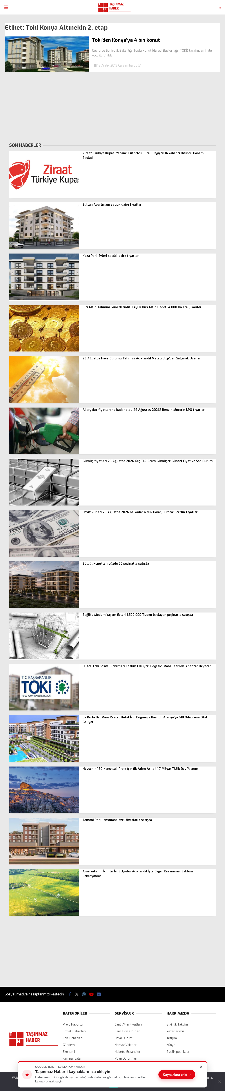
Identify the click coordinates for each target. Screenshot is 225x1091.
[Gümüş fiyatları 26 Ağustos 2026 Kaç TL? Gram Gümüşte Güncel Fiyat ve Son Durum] (44, 504)
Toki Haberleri (73, 1038)
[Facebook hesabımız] (70, 994)
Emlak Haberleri (74, 1031)
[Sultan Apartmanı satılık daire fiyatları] (44, 248)
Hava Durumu (124, 1038)
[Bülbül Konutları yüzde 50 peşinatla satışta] (44, 607)
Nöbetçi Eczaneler (127, 1052)
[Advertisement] (112, 107)
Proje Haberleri (73, 1024)
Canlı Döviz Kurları (127, 1031)
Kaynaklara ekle (177, 1074)
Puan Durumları (126, 1059)
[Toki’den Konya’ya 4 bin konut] (47, 71)
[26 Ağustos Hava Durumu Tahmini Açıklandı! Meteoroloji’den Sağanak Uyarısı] (44, 402)
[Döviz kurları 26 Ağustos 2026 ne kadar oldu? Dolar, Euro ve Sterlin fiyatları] (44, 556)
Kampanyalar (72, 1059)
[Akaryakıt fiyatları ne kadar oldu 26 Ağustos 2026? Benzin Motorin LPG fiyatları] (44, 453)
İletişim (172, 1038)
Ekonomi (69, 1052)
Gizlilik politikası (178, 1052)
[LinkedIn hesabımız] (99, 994)
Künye (171, 1045)
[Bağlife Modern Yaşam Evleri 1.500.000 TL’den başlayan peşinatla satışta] (44, 658)
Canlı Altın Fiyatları (128, 1024)
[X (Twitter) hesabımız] (77, 994)
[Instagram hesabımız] (84, 994)
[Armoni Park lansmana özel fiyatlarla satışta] (44, 863)
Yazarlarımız (175, 1031)
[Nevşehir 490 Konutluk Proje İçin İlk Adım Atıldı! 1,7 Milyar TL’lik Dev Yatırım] (44, 812)
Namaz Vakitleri (126, 1045)
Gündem (69, 1045)
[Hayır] (219, 1081)
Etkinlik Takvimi (178, 1024)
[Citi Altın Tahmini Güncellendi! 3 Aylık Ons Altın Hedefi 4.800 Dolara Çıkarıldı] (44, 350)
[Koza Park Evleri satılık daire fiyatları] (44, 299)
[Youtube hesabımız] (91, 994)
